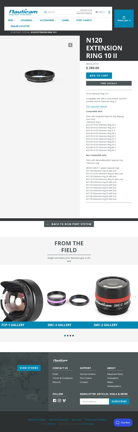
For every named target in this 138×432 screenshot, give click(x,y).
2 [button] (67, 335)
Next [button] (135, 297)
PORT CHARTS (86, 20)
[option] (23, 297)
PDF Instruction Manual (96, 106)
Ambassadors (114, 386)
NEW (13, 20)
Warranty (76, 419)
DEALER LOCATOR (20, 26)
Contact (84, 382)
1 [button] (65, 335)
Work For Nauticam (59, 419)
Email (55, 374)
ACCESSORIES (49, 20)
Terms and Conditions (96, 419)
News (110, 382)
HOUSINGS (29, 20)
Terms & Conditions (63, 378)
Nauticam (51, 424)
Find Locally (109, 83)
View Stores (29, 367)
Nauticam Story (115, 374)
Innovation (112, 378)
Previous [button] (2, 297)
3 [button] (70, 335)
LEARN (67, 20)
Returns (57, 382)
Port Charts (86, 378)
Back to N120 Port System (71, 224)
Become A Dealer (37, 419)
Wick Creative (88, 424)
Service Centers (88, 374)
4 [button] (73, 335)
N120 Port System (20, 32)
